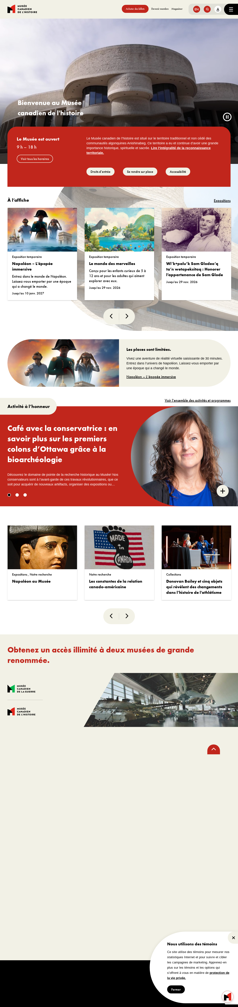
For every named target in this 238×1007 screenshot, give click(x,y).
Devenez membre (209, 739)
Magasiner (177, 8)
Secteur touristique (20, 904)
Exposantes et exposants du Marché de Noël (35, 915)
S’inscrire (132, 785)
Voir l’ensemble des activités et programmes (198, 400)
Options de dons (92, 832)
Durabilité (15, 860)
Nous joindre (17, 865)
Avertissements (141, 970)
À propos (18, 815)
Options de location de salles (173, 826)
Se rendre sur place (140, 171)
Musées (14, 893)
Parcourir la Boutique (94, 888)
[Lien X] (39, 778)
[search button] (207, 9)
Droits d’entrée (100, 171)
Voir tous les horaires (35, 159)
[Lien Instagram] (27, 778)
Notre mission (17, 826)
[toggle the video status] (227, 117)
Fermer (176, 989)
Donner (86, 837)
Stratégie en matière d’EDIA (26, 854)
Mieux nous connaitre (22, 832)
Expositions (222, 200)
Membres (88, 826)
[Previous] (111, 316)
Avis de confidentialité (165, 970)
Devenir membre (160, 8)
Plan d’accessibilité (20, 848)
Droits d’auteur (122, 970)
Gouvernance (17, 837)
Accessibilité (178, 171)
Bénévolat (88, 843)
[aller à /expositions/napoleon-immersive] (63, 363)
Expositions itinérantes (22, 899)
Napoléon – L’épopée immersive (151, 376)
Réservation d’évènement (180, 815)
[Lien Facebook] (14, 778)
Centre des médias (20, 888)
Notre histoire (17, 843)
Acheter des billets (135, 8)
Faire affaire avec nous (22, 910)
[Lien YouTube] (52, 778)
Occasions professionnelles (98, 848)
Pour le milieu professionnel (35, 876)
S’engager (92, 815)
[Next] (127, 316)
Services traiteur (165, 832)
